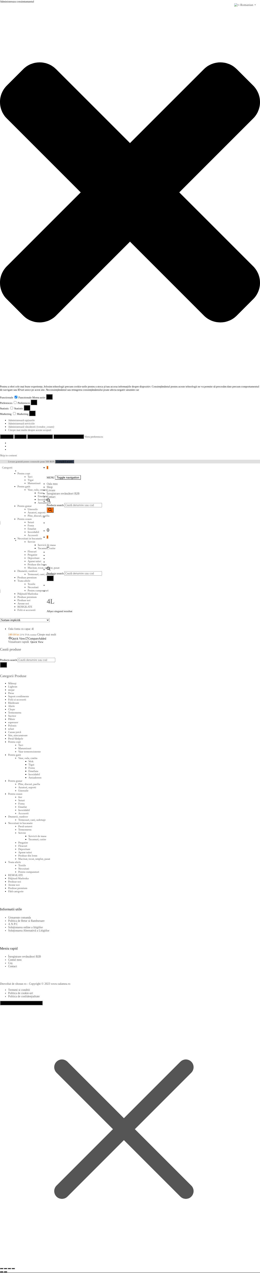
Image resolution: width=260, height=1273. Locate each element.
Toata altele (14, 862)
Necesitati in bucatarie (29, 538)
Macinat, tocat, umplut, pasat (34, 858)
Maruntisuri (34, 483)
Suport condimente (18, 696)
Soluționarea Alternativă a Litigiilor (28, 930)
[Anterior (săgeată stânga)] (1, 1271)
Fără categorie (16, 891)
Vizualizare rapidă (18, 641)
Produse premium (27, 597)
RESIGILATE (24, 606)
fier (20, 797)
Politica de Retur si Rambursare (26, 920)
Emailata (43, 496)
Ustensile (33, 509)
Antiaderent (34, 777)
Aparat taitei (25, 852)
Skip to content (8, 455)
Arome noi (23, 603)
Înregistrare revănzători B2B (63, 493)
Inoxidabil (43, 499)
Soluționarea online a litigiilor (25, 927)
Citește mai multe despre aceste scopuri (29, 430)
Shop (50, 487)
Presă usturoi (25, 826)
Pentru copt (23, 473)
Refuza (20, 436)
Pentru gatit (23, 486)
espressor (13, 722)
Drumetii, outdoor (18, 816)
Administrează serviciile (21, 423)
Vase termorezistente (29, 751)
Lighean (12, 686)
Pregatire (23, 842)
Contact (51, 496)
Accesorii (33, 535)
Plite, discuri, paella (38, 515)
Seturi (31, 522)
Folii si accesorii (26, 610)
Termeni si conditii (19, 989)
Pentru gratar (24, 505)
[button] (130, 192)
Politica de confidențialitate (24, 996)
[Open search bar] (48, 501)
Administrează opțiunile (21, 420)
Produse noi (23, 600)
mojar (11, 689)
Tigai (31, 479)
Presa (11, 693)
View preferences (40, 436)
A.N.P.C (13, 924)
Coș (10, 963)
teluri (11, 728)
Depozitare (24, 849)
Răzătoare (13, 702)
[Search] (50, 510)
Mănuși (12, 683)
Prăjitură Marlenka (27, 593)
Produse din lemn (27, 855)
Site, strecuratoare (18, 735)
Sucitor (12, 715)
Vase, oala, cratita (37, 489)
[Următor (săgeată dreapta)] (5, 1271)
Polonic (12, 725)
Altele (11, 706)
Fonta (41, 492)
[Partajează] (9, 1268)
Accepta (7, 436)
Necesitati (23, 868)
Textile (22, 865)
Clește (11, 709)
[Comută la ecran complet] (5, 1268)
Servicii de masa (37, 836)
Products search (55, 505)
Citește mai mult (46, 634)
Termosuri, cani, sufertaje (32, 819)
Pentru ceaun (24, 518)
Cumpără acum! (65, 461)
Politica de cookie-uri (20, 993)
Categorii (7, 467)
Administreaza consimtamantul (21, 1003)
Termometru (14, 712)
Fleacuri (22, 845)
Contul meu (15, 959)
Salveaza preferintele (68, 436)
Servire (31, 541)
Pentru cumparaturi (28, 871)
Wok (31, 761)
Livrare (51, 490)
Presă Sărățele (15, 738)
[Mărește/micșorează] (1, 1268)
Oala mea (52, 483)
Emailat (32, 528)
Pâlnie (11, 719)
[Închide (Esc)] (13, 1268)
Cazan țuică (14, 732)
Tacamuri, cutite (37, 839)
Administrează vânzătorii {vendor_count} (31, 426)
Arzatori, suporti (37, 512)
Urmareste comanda (19, 917)
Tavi (30, 476)
